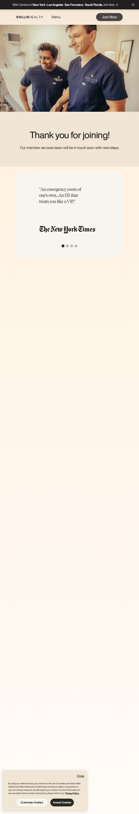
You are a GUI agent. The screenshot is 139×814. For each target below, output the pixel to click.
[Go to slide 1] (63, 245)
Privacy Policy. (72, 793)
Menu (56, 17)
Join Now (109, 17)
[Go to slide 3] (71, 245)
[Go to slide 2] (67, 245)
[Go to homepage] (29, 17)
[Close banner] (133, 5)
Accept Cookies (62, 802)
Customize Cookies (32, 802)
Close (80, 776)
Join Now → (110, 5)
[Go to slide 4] (76, 245)
